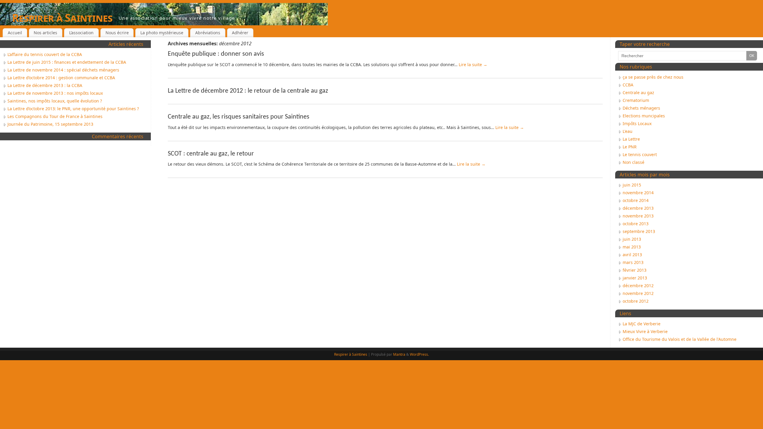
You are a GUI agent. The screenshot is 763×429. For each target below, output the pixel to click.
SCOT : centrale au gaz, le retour (211, 153)
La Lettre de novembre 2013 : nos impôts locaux (55, 93)
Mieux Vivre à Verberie (645, 331)
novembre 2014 (638, 192)
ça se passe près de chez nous (653, 77)
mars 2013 (633, 262)
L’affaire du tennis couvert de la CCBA (44, 54)
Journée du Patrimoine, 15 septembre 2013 (50, 124)
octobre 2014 (636, 200)
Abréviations (207, 32)
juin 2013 (632, 239)
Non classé (633, 162)
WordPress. (419, 354)
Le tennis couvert (640, 154)
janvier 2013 (635, 278)
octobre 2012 (636, 301)
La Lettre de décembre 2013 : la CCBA (44, 85)
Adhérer (240, 32)
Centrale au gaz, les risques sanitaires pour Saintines (238, 117)
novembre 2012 (638, 293)
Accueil (15, 32)
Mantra (399, 354)
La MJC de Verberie (641, 324)
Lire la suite (473, 64)
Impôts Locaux (637, 123)
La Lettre (631, 139)
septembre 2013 (639, 231)
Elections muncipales (644, 116)
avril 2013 (632, 254)
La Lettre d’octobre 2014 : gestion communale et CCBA (61, 77)
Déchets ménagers (641, 108)
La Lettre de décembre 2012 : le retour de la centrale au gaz (248, 91)
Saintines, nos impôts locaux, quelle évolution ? (54, 101)
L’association (81, 32)
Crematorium (636, 100)
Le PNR (630, 147)
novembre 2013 (638, 216)
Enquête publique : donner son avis (216, 54)
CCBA (628, 85)
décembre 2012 (638, 285)
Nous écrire (117, 32)
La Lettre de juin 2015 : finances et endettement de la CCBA (66, 62)
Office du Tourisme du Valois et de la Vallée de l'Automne (679, 339)
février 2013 (634, 270)
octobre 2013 (636, 223)
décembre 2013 (638, 208)
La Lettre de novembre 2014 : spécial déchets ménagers (63, 70)
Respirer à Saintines (62, 17)
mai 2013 (632, 247)
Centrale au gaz (638, 92)
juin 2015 (632, 185)
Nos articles (45, 32)
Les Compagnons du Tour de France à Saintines (55, 116)
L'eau (627, 131)
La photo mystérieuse (161, 32)
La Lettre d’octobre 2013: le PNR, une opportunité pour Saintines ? (73, 108)
